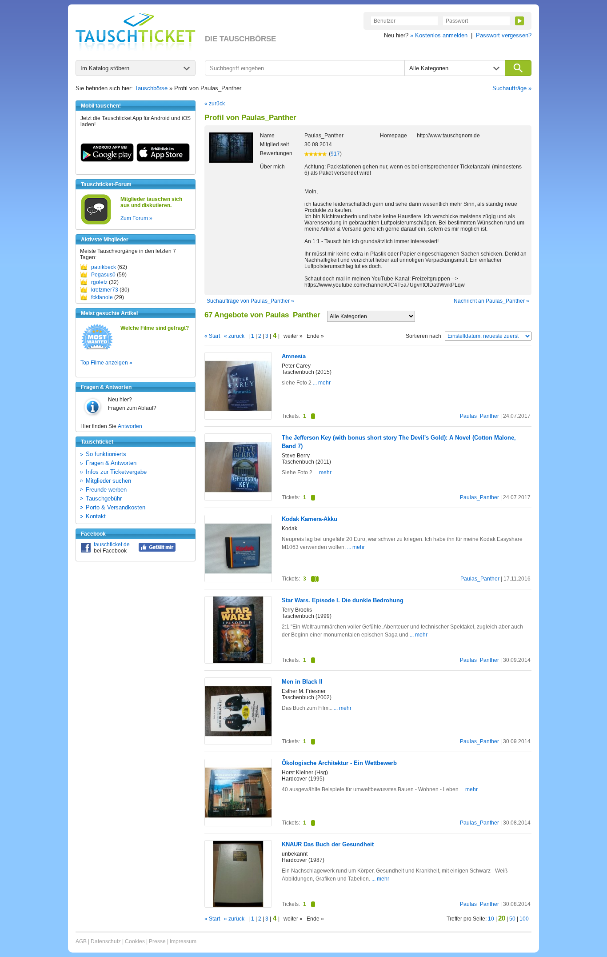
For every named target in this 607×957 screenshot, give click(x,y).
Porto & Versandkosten (115, 507)
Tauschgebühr (104, 498)
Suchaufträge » (511, 88)
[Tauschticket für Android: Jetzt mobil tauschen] (107, 160)
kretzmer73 (104, 290)
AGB (81, 941)
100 (524, 919)
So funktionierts (106, 454)
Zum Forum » (136, 218)
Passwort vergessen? (503, 35)
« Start (212, 336)
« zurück (214, 103)
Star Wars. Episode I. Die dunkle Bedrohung (342, 600)
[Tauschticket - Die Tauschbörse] (136, 32)
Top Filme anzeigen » (106, 363)
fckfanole (102, 297)
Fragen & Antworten (111, 463)
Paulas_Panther (479, 416)
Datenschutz (106, 941)
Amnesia (294, 356)
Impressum (183, 941)
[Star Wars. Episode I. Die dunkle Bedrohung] (238, 661)
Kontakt (96, 516)
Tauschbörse (151, 88)
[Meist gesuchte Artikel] (97, 349)
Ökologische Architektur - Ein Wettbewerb (339, 763)
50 (512, 919)
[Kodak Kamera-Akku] (238, 580)
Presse (157, 941)
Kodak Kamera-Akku (309, 519)
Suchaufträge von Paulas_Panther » (250, 301)
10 (491, 919)
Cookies (135, 941)
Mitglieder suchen (108, 480)
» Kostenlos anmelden (438, 35)
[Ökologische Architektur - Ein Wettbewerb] (238, 824)
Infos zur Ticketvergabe (116, 471)
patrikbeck (103, 267)
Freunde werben (106, 489)
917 (335, 154)
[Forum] (96, 223)
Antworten (130, 426)
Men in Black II (302, 681)
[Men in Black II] (238, 743)
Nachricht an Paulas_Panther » (491, 301)
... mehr (321, 383)
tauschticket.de (112, 544)
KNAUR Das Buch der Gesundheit (328, 844)
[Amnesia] (238, 417)
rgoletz (99, 282)
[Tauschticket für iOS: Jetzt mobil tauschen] (163, 160)
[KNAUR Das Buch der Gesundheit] (238, 905)
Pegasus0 (103, 275)
